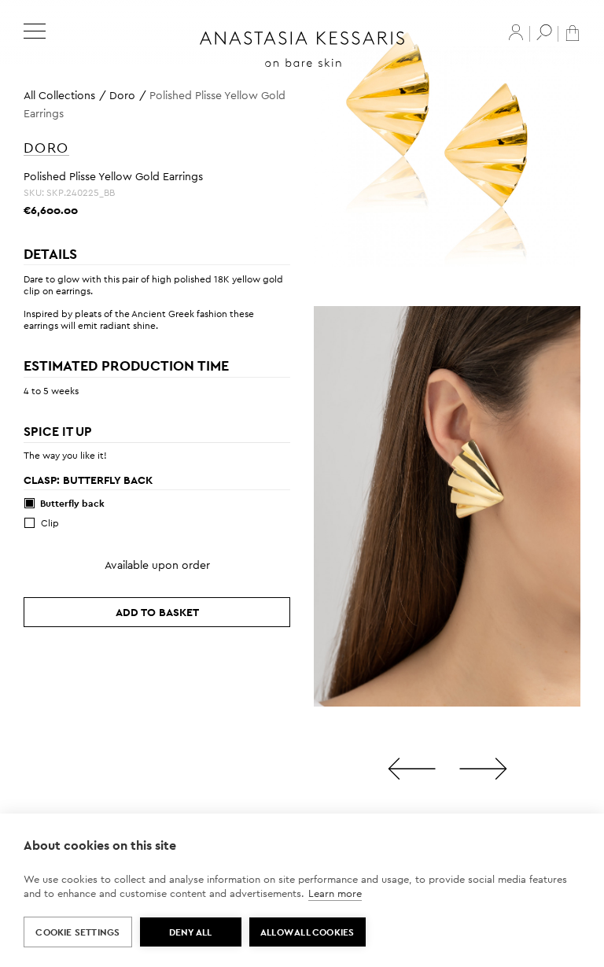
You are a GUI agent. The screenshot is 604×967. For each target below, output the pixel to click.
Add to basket (157, 612)
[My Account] (516, 32)
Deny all (190, 932)
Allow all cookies (307, 932)
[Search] (544, 32)
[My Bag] (572, 32)
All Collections (59, 95)
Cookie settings (77, 932)
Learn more (335, 893)
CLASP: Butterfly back (88, 480)
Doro (122, 95)
